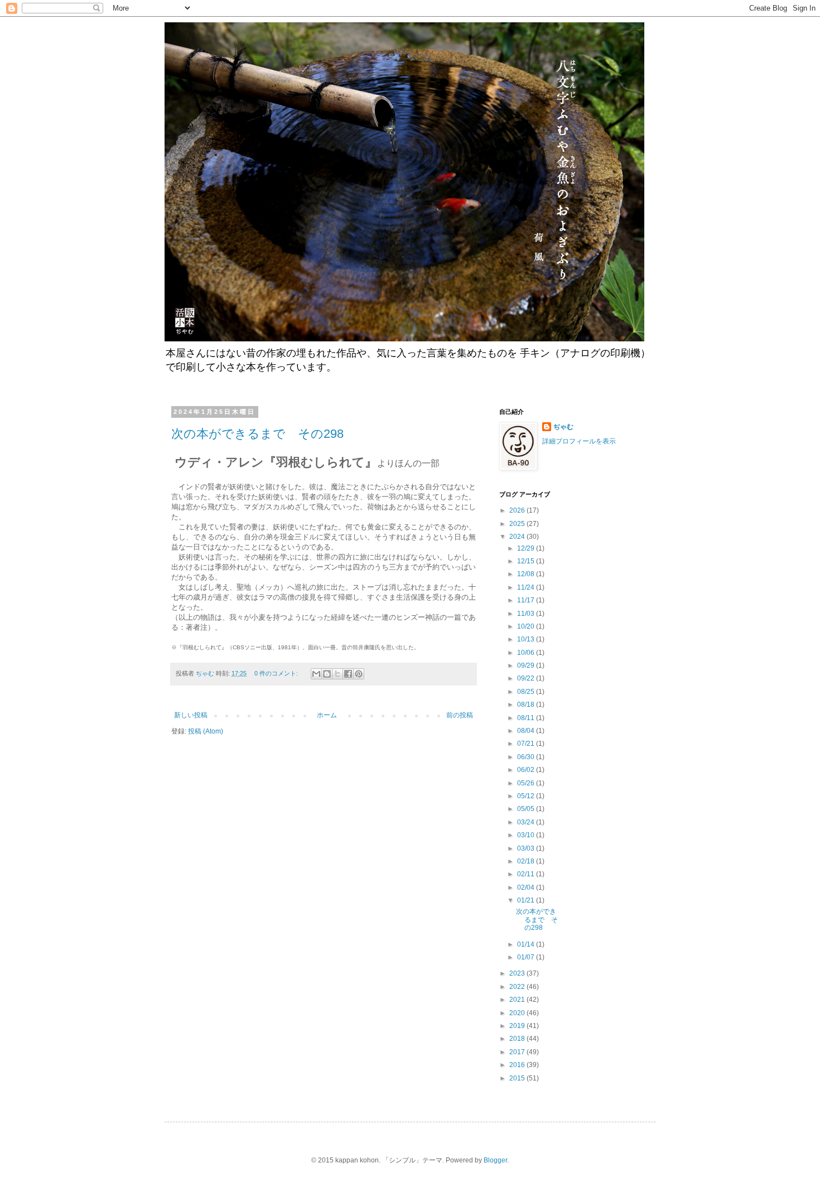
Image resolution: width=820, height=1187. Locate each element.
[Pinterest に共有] (358, 673)
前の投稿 (459, 715)
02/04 (526, 887)
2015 (518, 1078)
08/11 (526, 718)
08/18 (526, 704)
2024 (518, 537)
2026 (518, 510)
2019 (518, 1026)
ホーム (327, 715)
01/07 (526, 957)
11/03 (526, 613)
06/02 (526, 770)
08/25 (526, 692)
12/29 (526, 548)
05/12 (526, 796)
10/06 (526, 653)
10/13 (526, 639)
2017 (518, 1052)
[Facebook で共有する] (348, 673)
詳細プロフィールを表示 (579, 441)
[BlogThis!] (326, 673)
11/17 (526, 600)
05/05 (526, 809)
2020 (518, 1013)
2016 (518, 1065)
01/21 (526, 900)
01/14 (526, 944)
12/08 (526, 574)
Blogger (495, 1160)
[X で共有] (337, 673)
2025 (518, 524)
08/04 (526, 731)
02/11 (526, 874)
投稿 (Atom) (205, 731)
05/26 (526, 783)
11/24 (526, 587)
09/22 (526, 678)
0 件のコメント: (277, 673)
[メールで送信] (316, 673)
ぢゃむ (563, 427)
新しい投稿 (191, 715)
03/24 (526, 822)
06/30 (526, 757)
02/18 (526, 861)
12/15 (526, 561)
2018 (518, 1039)
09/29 (526, 665)
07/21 (526, 743)
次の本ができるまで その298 (257, 434)
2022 (518, 987)
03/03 (526, 848)
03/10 (526, 835)
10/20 (526, 626)
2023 (518, 973)
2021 (518, 999)
